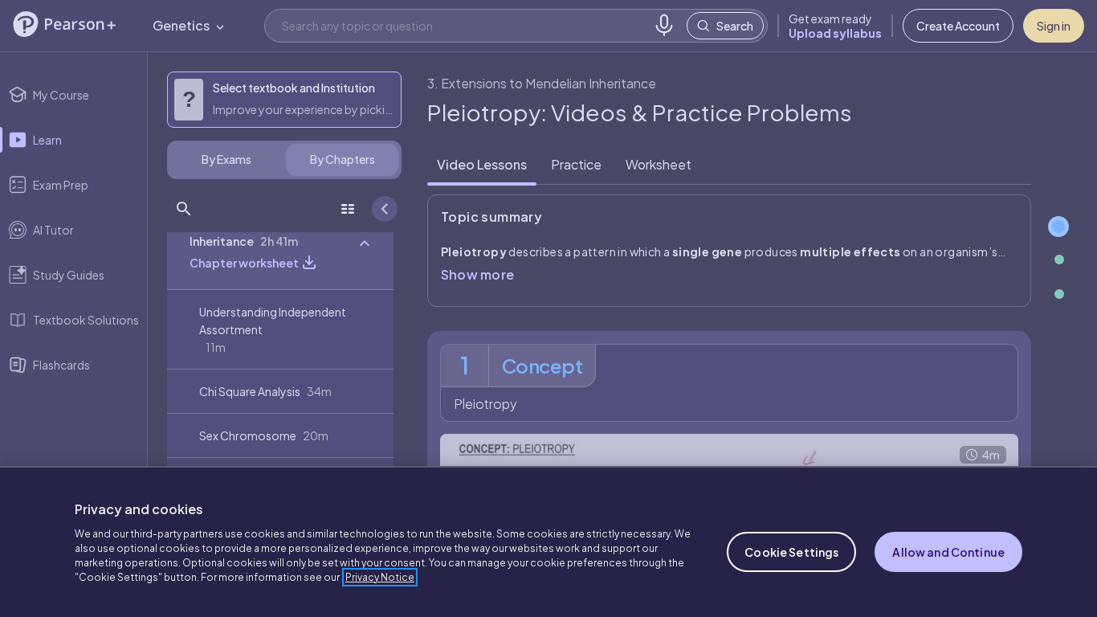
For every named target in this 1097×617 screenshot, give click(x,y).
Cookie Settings (791, 552)
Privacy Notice (379, 577)
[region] (548, 541)
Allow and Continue (948, 552)
